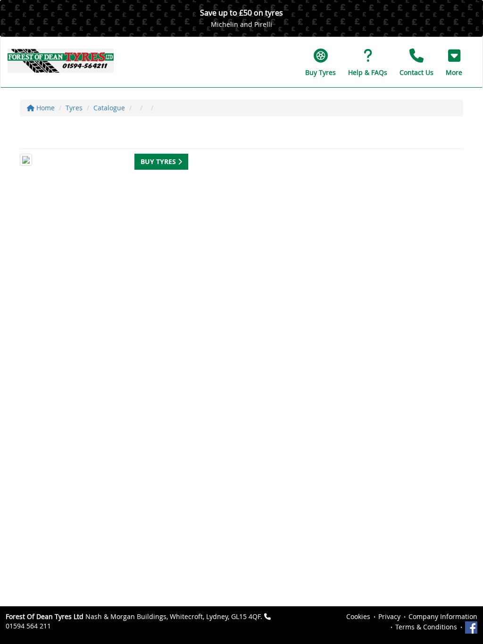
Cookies (358, 616)
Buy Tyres (159, 161)
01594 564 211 (28, 625)
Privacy (389, 616)
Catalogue (109, 107)
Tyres (74, 107)
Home (44, 107)
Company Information (442, 616)
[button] (454, 62)
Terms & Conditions (426, 626)
